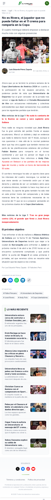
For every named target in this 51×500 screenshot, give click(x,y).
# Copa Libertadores (39, 297)
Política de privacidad (36, 480)
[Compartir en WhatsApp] (16, 280)
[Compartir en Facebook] (10, 280)
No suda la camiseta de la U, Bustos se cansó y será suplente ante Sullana (25, 119)
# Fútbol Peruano (10, 293)
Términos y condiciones (15, 480)
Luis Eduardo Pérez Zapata (20, 69)
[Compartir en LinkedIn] (22, 280)
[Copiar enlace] (29, 280)
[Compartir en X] (4, 280)
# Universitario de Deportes (31, 293)
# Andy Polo (23, 297)
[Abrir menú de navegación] (4, 3)
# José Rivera (8, 297)
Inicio (4, 11)
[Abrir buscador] (47, 3)
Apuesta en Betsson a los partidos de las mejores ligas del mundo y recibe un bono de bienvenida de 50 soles (25, 165)
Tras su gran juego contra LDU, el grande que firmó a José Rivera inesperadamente (25, 218)
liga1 (10, 11)
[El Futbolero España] (25, 3)
